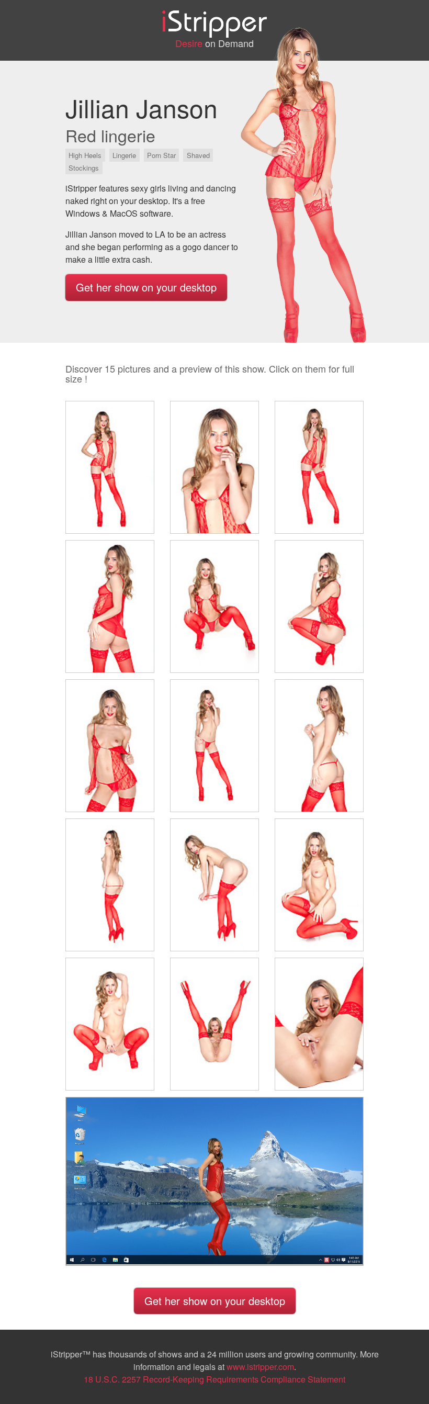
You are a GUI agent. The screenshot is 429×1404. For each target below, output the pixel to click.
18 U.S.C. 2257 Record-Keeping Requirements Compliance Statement (214, 1379)
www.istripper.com (260, 1367)
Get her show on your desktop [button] (146, 287)
